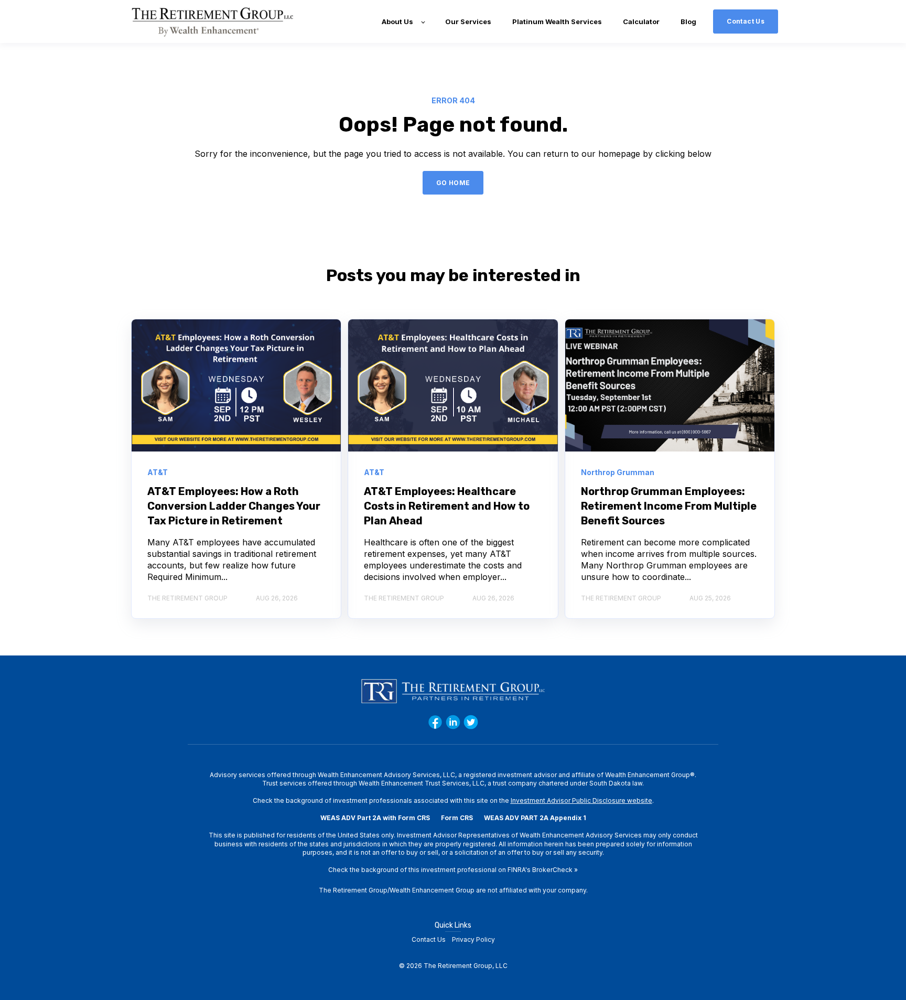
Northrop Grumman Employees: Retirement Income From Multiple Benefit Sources (669, 506)
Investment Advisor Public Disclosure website (581, 800)
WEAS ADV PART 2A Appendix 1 (535, 818)
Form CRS (457, 818)
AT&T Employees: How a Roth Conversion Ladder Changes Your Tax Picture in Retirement (233, 506)
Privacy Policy (473, 939)
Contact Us (429, 939)
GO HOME (453, 183)
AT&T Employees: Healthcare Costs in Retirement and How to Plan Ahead (447, 506)
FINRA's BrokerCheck (540, 870)
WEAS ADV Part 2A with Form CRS (375, 818)
